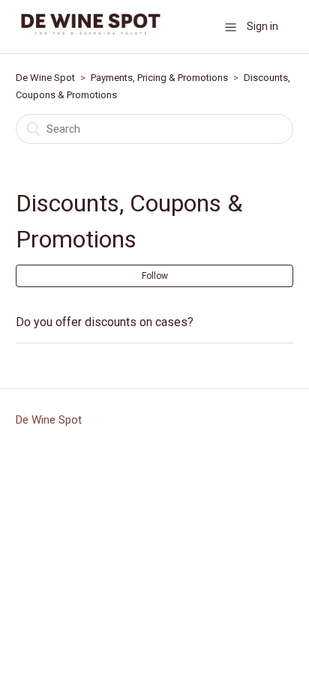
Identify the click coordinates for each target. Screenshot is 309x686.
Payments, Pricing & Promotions (159, 77)
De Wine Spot (45, 77)
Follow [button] (155, 276)
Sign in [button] (262, 26)
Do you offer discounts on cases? (105, 322)
